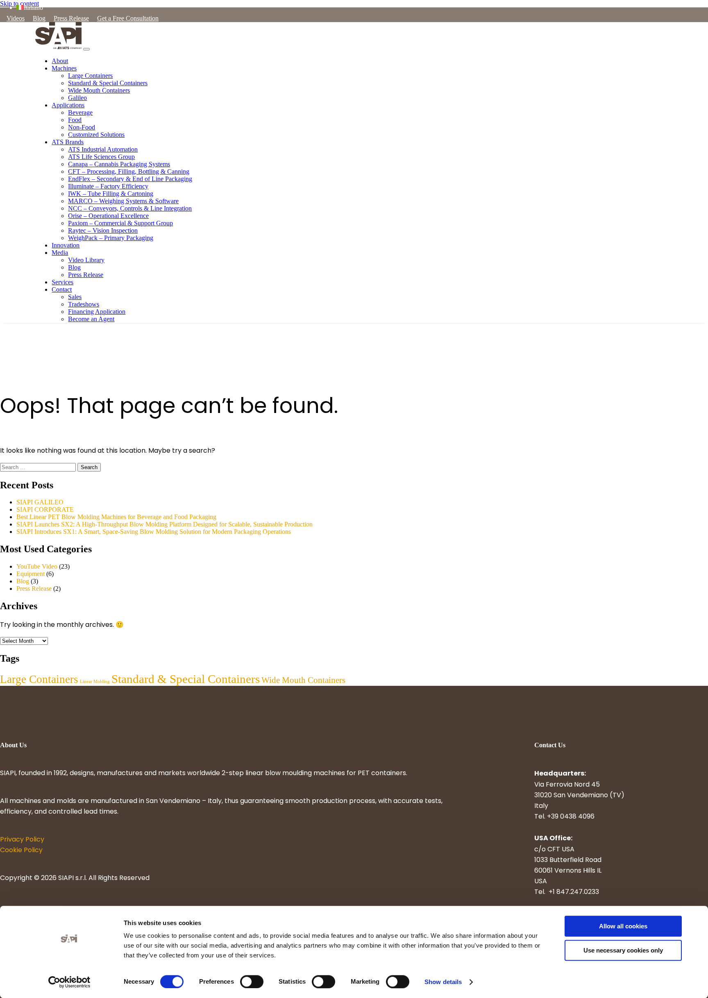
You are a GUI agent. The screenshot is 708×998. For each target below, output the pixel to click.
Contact (62, 289)
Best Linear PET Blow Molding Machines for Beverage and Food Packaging (116, 516)
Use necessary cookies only (623, 950)
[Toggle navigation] (86, 49)
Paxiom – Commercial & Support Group (120, 223)
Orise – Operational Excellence (108, 215)
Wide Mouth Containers (99, 90)
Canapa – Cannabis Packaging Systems (119, 164)
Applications (68, 105)
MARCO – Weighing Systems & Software (123, 200)
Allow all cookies (623, 926)
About (60, 60)
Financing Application (96, 311)
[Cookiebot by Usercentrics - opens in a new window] (69, 982)
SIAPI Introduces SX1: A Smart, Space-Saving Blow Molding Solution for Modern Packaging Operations (153, 531)
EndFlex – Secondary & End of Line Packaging (130, 178)
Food (75, 119)
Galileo (77, 97)
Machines (64, 68)
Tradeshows (83, 304)
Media (60, 252)
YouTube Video (36, 566)
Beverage (80, 112)
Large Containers (90, 75)
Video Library (86, 259)
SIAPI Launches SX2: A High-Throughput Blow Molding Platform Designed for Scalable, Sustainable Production (164, 524)
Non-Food (81, 127)
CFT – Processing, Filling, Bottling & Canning (128, 171)
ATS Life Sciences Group (101, 156)
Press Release (71, 18)
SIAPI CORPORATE (45, 509)
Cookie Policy (21, 850)
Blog (39, 18)
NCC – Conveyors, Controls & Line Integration (130, 208)
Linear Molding (95, 681)
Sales (75, 296)
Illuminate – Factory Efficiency (108, 186)
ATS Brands (68, 141)
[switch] (251, 981)
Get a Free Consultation (128, 18)
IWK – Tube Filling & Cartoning (110, 193)
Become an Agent (91, 318)
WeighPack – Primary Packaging (110, 237)
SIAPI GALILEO (40, 502)
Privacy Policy (22, 840)
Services (62, 282)
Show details (443, 981)
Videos (16, 18)
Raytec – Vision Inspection (103, 230)
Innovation (65, 245)
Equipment (30, 573)
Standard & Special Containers (108, 82)
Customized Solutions (96, 134)
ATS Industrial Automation (103, 149)
